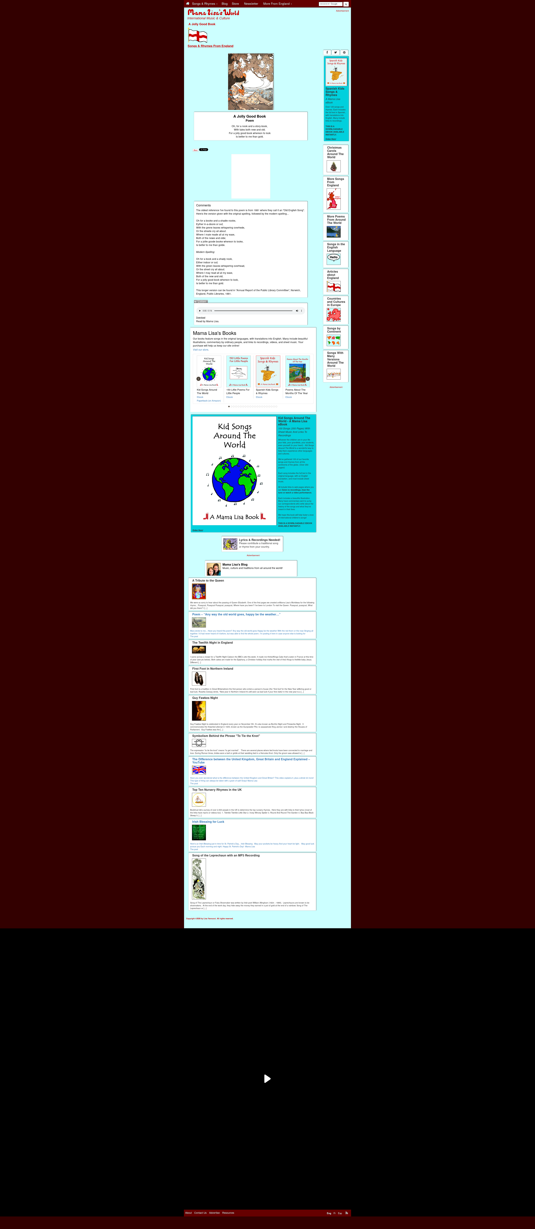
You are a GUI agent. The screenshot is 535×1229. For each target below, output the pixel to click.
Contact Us (200, 1212)
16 (264, 406)
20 (274, 406)
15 (262, 406)
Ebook (200, 396)
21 (276, 406)
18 (269, 406)
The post (194, 636)
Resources (228, 1212)
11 (252, 406)
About (188, 1212)
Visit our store (200, 349)
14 (260, 406)
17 (267, 406)
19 (271, 406)
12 (255, 406)
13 (257, 406)
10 (250, 406)
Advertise (214, 1212)
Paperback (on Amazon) (209, 400)
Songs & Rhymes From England (210, 46)
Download (200, 317)
